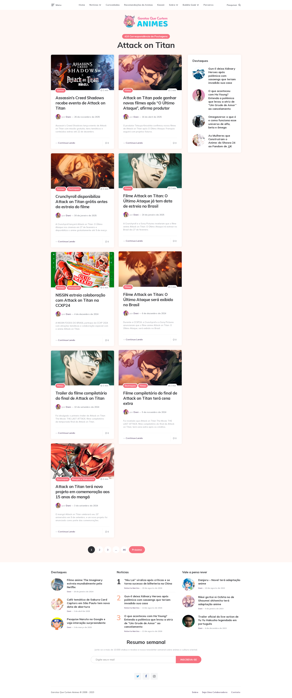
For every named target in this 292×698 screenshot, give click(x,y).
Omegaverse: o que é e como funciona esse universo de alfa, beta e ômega (222, 122)
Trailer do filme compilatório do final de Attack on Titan (81, 396)
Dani (68, 117)
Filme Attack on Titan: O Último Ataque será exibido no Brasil (148, 299)
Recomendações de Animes (138, 4)
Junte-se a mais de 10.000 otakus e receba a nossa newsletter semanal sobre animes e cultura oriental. (146, 649)
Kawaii (160, 4)
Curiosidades (113, 4)
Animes (60, 189)
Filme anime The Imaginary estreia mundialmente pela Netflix (85, 583)
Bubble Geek (189, 4)
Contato (235, 692)
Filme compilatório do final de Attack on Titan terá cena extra (150, 398)
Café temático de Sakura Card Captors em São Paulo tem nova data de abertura (88, 603)
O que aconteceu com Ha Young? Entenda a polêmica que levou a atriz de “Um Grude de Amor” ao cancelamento (222, 99)
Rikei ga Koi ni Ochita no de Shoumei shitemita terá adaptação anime (216, 600)
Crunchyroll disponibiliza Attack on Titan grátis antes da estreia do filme (81, 201)
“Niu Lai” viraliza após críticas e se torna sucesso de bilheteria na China (148, 581)
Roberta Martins (131, 588)
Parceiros (208, 4)
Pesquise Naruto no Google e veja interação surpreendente (86, 620)
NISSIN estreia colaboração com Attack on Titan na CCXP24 (80, 300)
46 (124, 549)
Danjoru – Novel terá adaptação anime (219, 581)
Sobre (172, 4)
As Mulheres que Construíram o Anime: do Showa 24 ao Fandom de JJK (221, 141)
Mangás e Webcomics (83, 479)
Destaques (74, 189)
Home (82, 4)
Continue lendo (66, 143)
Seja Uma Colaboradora (214, 692)
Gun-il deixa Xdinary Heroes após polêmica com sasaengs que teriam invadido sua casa (222, 76)
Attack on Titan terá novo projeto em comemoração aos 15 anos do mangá (82, 491)
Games (60, 90)
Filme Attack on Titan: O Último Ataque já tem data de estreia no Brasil (147, 201)
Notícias (93, 4)
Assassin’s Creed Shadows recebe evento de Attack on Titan (80, 103)
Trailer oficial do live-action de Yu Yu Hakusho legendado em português (218, 620)
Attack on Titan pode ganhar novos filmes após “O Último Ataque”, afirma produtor (149, 103)
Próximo (137, 549)
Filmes (128, 90)
